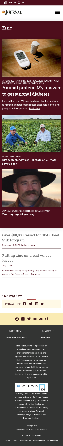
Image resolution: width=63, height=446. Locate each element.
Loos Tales (37, 211)
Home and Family (51, 81)
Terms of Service (11, 441)
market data (40, 393)
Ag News (6, 81)
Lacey (4, 83)
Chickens (27, 211)
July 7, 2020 (7, 265)
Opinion (26, 83)
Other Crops (15, 157)
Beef (13, 81)
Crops (5, 157)
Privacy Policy (25, 441)
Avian (4, 211)
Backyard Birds (15, 211)
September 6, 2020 (11, 245)
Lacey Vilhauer (15, 83)
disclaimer (36, 418)
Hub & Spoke (36, 435)
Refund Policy (52, 441)
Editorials (20, 81)
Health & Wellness (34, 81)
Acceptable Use (39, 441)
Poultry (34, 83)
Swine (41, 83)
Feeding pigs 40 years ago (19, 214)
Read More (34, 108)
